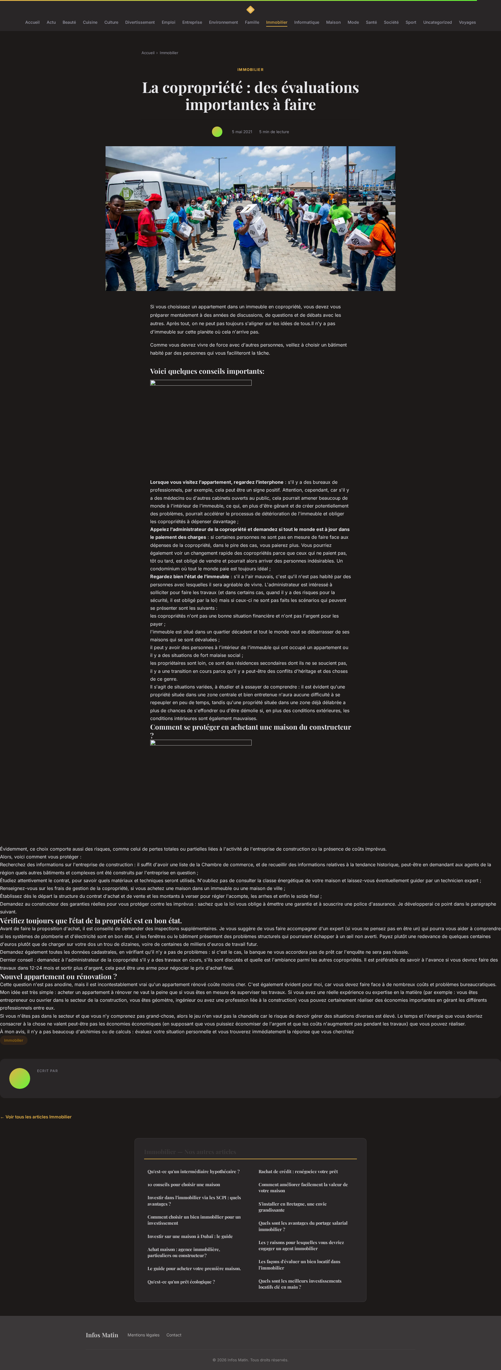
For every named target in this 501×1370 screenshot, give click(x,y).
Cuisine (90, 22)
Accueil (32, 22)
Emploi (168, 22)
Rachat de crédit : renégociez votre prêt (298, 1171)
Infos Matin (102, 1335)
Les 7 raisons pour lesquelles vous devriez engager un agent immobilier (301, 1245)
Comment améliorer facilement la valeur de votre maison (303, 1187)
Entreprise (192, 22)
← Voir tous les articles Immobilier (36, 1117)
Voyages (467, 22)
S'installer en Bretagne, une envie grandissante (293, 1207)
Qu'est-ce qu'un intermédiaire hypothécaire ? (193, 1171)
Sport (411, 22)
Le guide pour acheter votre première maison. (194, 1268)
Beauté (69, 22)
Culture (111, 22)
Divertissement (140, 22)
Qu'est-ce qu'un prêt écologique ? (181, 1282)
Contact (173, 1334)
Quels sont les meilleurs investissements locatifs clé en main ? (300, 1284)
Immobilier (276, 22)
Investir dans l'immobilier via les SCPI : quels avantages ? (194, 1200)
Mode (353, 22)
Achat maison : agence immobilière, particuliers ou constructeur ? (184, 1252)
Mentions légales (143, 1334)
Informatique (306, 22)
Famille (252, 22)
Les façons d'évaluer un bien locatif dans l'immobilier (299, 1264)
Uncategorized (437, 22)
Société (391, 22)
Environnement (223, 22)
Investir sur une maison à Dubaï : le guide (190, 1236)
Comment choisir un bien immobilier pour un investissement (194, 1220)
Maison (333, 22)
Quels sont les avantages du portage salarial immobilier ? (303, 1226)
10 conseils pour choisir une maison (184, 1184)
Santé (371, 22)
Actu (51, 22)
